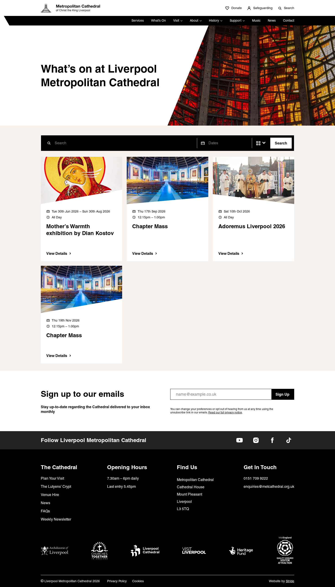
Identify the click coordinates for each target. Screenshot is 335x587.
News (272, 20)
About (194, 20)
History (214, 20)
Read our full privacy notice (225, 412)
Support (235, 20)
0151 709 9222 (256, 478)
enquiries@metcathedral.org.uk (269, 486)
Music (256, 20)
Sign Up (282, 394)
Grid (258, 143)
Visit (176, 20)
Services (137, 20)
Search (281, 143)
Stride (290, 581)
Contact (288, 20)
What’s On (158, 20)
